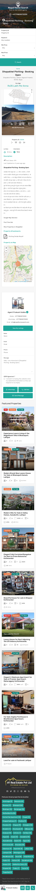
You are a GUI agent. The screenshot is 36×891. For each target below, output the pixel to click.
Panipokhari (28, 856)
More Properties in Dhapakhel (13, 227)
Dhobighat (27, 825)
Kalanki (17, 841)
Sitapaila (7, 868)
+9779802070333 (19, 14)
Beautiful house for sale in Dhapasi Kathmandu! (18, 599)
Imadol (14, 837)
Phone (5, 349)
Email (5, 341)
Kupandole (18, 848)
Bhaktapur (7, 809)
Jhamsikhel (7, 841)
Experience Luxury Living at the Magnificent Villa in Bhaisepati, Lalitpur (16, 435)
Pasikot (6, 860)
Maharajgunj (19, 852)
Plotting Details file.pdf (16, 236)
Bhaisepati (18, 805)
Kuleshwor (7, 848)
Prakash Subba (11, 888)
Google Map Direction (10, 218)
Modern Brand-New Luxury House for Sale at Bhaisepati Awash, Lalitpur (17, 475)
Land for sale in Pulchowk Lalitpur (17, 760)
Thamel (25, 868)
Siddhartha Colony (20, 864)
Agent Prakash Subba (17, 312)
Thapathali (7, 872)
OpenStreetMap (22, 281)
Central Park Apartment (11, 817)
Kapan (26, 841)
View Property (18, 426)
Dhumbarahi (18, 829)
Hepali (6, 837)
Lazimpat (7, 852)
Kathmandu (8, 845)
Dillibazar (29, 829)
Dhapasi (17, 825)
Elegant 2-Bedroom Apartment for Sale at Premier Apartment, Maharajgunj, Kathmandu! (18, 679)
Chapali (26, 817)
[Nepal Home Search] (18, 10)
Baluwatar (18, 801)
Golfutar (17, 833)
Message (6, 358)
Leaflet (15, 281)
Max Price (4, 52)
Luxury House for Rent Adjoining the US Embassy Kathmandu (17, 640)
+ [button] (6, 248)
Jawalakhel (25, 837)
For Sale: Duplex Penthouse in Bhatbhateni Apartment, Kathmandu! (16, 719)
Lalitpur (28, 848)
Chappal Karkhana (9, 821)
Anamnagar (7, 801)
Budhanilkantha (9, 813)
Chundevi (7, 825)
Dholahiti (7, 829)
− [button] (6, 251)
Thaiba (16, 868)
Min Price (4, 45)
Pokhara (16, 860)
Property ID (5, 30)
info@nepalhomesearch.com (20, 322)
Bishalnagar (19, 809)
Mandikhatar (8, 856)
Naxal (18, 856)
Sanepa (6, 864)
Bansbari (7, 805)
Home (18, 69)
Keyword (4, 37)
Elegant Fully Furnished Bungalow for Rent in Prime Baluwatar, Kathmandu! (17, 556)
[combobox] (18, 48)
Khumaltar (19, 845)
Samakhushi (27, 860)
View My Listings (18, 328)
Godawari (7, 833)
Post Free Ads (8, 222)
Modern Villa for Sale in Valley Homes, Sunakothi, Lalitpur (16, 514)
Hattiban (27, 833)
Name (5, 333)
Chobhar (22, 821)
